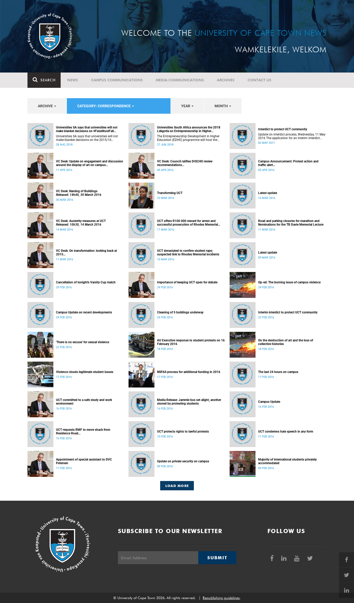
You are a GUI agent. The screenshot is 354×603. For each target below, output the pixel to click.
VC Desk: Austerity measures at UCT (81, 222)
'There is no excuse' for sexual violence (82, 342)
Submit (217, 557)
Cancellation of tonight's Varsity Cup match (86, 282)
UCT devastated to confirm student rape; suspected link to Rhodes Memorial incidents (188, 252)
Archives (226, 80)
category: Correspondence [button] (104, 106)
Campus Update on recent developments (84, 312)
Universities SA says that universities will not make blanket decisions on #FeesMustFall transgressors (86, 129)
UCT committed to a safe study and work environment (84, 401)
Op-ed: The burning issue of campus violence (289, 282)
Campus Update (269, 402)
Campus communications (117, 80)
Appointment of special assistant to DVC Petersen (84, 461)
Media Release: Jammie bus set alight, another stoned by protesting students (189, 401)
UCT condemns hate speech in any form (285, 431)
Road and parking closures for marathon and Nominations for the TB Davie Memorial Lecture (290, 222)
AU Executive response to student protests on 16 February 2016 (191, 342)
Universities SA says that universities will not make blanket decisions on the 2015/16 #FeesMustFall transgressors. (87, 138)
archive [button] (46, 106)
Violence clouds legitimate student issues (84, 372)
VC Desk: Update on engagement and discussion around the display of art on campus (89, 163)
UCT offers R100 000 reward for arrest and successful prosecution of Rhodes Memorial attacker (187, 222)
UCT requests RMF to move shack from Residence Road (83, 431)
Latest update (267, 193)
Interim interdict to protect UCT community (287, 312)
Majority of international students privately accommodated (287, 461)
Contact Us (259, 80)
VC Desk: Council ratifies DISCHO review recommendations (185, 163)
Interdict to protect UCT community (282, 129)
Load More (177, 486)
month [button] (222, 106)
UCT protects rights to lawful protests (183, 431)
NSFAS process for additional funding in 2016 (188, 372)
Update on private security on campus (183, 461)
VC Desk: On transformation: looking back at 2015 (86, 252)
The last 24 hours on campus (278, 372)
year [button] (186, 106)
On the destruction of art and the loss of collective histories (285, 342)
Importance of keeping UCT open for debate (187, 282)
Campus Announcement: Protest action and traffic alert (288, 163)
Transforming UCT (169, 193)
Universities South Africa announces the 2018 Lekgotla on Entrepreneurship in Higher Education (188, 129)
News (72, 80)
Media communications (180, 80)
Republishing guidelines (221, 598)
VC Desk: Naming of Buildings (78, 193)
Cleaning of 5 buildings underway (180, 312)
